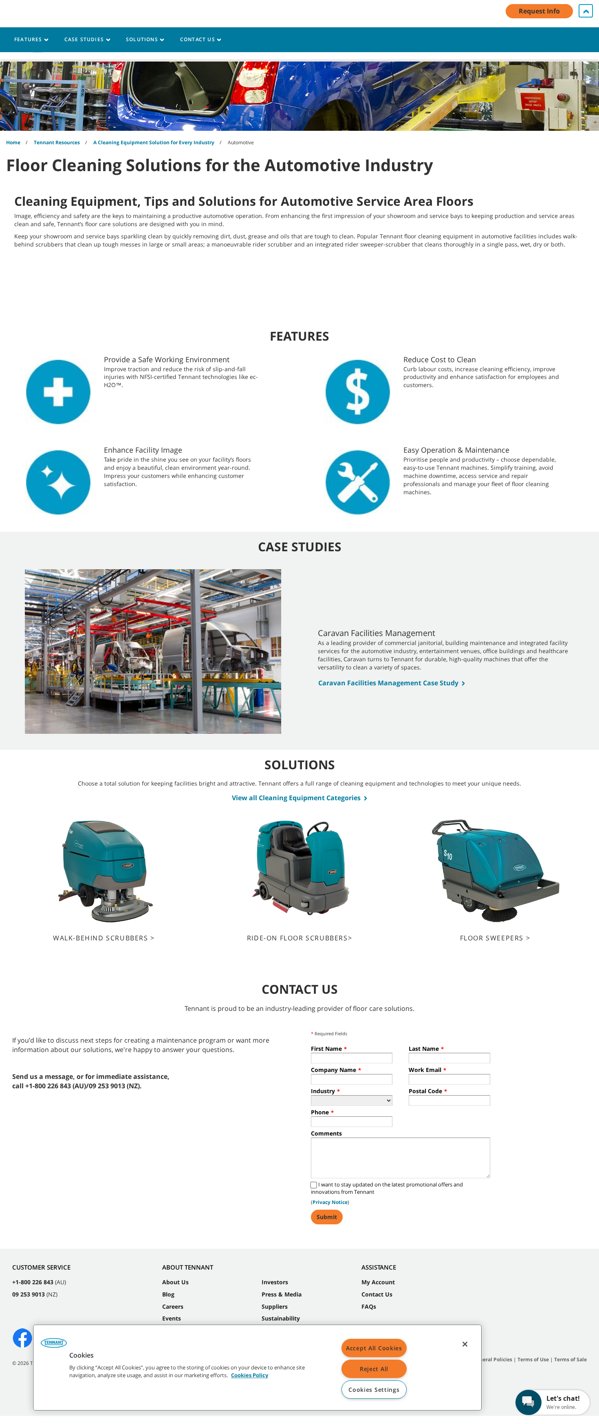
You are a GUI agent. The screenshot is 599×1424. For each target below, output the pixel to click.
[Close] (465, 1344)
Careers (172, 1306)
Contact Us (376, 1294)
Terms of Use (533, 1359)
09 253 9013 (28, 1294)
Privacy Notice (330, 1202)
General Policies (492, 1359)
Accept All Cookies (374, 1348)
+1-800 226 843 (32, 1282)
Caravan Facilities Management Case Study (388, 682)
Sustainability (281, 1318)
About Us (175, 1282)
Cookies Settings (374, 1389)
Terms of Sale (570, 1359)
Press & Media (282, 1294)
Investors (275, 1282)
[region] (257, 1367)
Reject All (374, 1369)
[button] (54, 1346)
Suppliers (275, 1306)
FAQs (368, 1306)
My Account (378, 1282)
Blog (168, 1294)
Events (171, 1318)
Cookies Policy (249, 1375)
